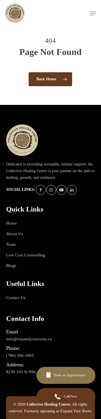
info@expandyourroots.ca (29, 335)
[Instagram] (51, 190)
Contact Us (16, 297)
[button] (93, 13)
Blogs (11, 265)
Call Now (70, 396)
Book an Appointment (70, 375)
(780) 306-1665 (20, 351)
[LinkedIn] (72, 190)
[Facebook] (41, 190)
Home (11, 223)
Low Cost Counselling (25, 255)
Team (11, 244)
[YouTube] (61, 190)
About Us (14, 234)
